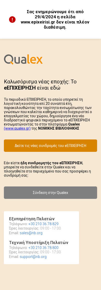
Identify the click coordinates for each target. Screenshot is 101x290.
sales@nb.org (31, 233)
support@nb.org (33, 257)
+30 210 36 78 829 (43, 224)
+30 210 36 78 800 (43, 248)
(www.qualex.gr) (17, 128)
